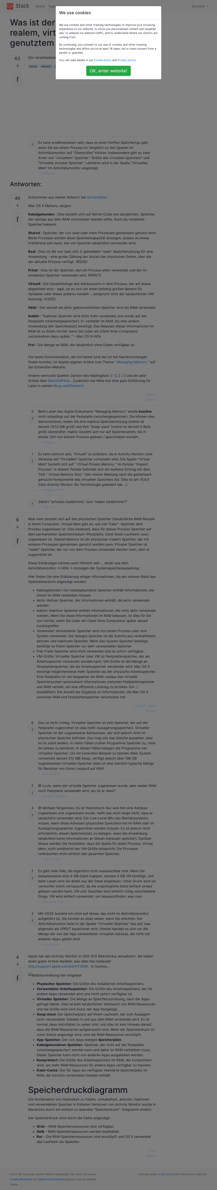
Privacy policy (127, 60)
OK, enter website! (108, 70)
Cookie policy (102, 60)
